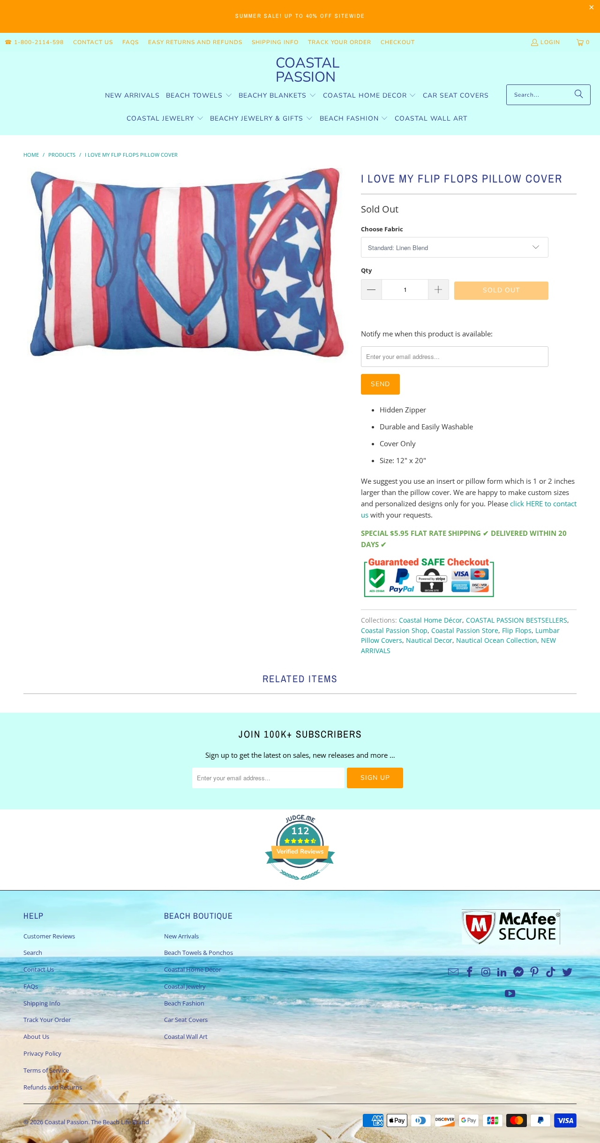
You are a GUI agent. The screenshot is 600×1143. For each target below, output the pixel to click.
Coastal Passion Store (464, 630)
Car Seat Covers (186, 1019)
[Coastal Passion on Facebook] (470, 972)
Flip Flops (517, 630)
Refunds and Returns (52, 1087)
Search (32, 952)
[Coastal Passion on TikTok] (551, 972)
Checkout (398, 42)
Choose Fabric (382, 229)
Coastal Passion (66, 1122)
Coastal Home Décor (430, 620)
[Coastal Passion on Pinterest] (535, 972)
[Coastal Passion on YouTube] (510, 993)
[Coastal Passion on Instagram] (486, 972)
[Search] (579, 94)
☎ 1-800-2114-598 (34, 42)
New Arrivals (181, 936)
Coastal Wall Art (186, 1036)
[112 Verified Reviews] (300, 884)
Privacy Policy (42, 1053)
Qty (366, 270)
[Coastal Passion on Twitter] (568, 972)
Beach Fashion (184, 1003)
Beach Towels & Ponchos (198, 952)
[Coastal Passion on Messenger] (519, 972)
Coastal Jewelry (185, 986)
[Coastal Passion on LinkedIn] (502, 972)
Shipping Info (275, 42)
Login (550, 42)
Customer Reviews (49, 936)
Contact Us (93, 42)
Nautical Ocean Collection (496, 640)
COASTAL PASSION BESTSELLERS (516, 620)
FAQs (130, 42)
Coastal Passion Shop (394, 630)
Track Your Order (339, 42)
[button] (199, 95)
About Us (36, 1036)
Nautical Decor (429, 640)
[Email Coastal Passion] (454, 972)
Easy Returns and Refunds (195, 42)
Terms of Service (46, 1070)
